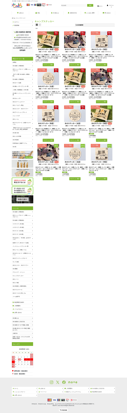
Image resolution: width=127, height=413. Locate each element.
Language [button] (64, 410)
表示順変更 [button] (80, 25)
